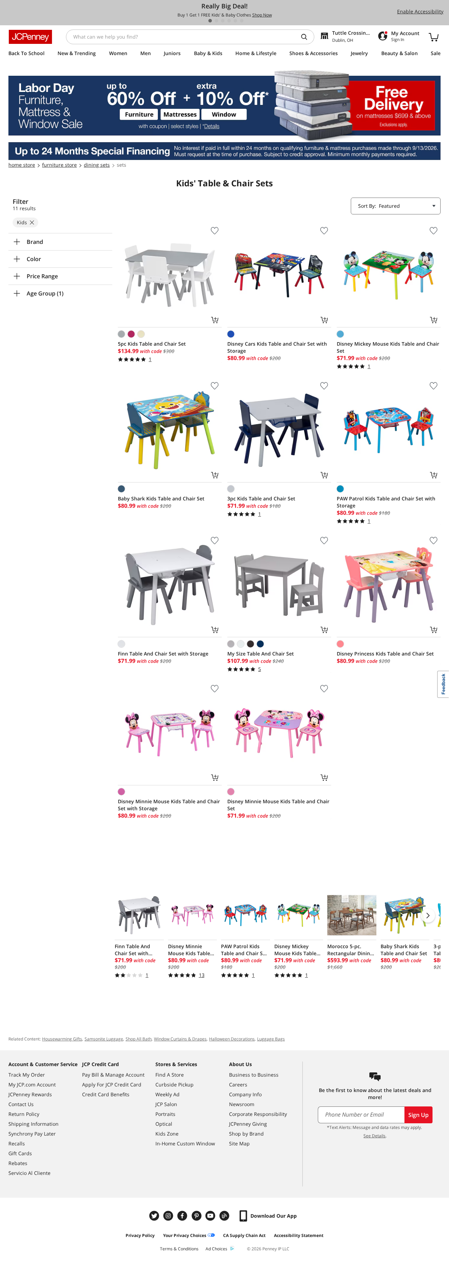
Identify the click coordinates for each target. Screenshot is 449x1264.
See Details (374, 1136)
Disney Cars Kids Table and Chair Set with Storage (277, 347)
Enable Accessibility (420, 11)
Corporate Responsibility (258, 1114)
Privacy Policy (140, 1235)
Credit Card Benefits (105, 1094)
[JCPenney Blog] (225, 1216)
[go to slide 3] (222, 20)
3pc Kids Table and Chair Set (261, 498)
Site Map (239, 1143)
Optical (163, 1123)
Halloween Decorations (232, 1039)
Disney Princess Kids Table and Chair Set (385, 653)
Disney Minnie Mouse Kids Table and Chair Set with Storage (169, 805)
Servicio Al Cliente (29, 1173)
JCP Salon (166, 1104)
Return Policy (23, 1114)
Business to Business (254, 1074)
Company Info (245, 1094)
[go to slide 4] (229, 20)
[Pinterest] (197, 1216)
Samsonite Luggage (104, 1039)
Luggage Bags (271, 1039)
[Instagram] (169, 1216)
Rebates (17, 1163)
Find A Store (169, 1074)
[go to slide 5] (235, 20)
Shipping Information (33, 1123)
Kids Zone (167, 1133)
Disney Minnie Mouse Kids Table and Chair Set (278, 805)
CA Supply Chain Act (244, 1235)
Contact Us (21, 1104)
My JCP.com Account (32, 1084)
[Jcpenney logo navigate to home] (30, 37)
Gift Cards (20, 1153)
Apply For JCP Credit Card (111, 1084)
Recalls (16, 1143)
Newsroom (241, 1104)
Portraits (165, 1114)
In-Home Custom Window (185, 1143)
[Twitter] (155, 1216)
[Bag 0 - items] (434, 37)
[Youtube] (211, 1216)
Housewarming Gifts (62, 1039)
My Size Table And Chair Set (260, 653)
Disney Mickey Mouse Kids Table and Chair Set (388, 347)
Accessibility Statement (298, 1235)
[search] (307, 37)
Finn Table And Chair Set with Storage (163, 653)
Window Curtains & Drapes (180, 1039)
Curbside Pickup (174, 1084)
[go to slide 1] (210, 20)
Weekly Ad (167, 1094)
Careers (238, 1084)
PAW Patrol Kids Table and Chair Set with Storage (386, 502)
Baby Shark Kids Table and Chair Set (161, 498)
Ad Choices (216, 1249)
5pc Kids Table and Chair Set (152, 343)
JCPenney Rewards (30, 1094)
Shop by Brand (246, 1133)
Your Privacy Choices (184, 1235)
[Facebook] (183, 1216)
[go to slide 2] (216, 20)
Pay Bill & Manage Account (113, 1074)
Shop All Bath (139, 1039)
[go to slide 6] (241, 20)
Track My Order (26, 1074)
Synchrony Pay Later (32, 1133)
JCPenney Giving (248, 1123)
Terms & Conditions (179, 1249)
